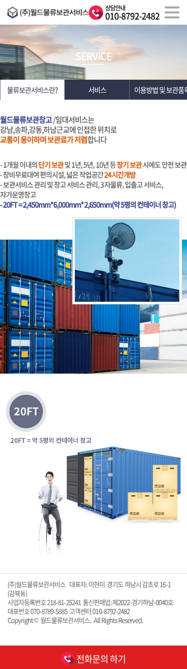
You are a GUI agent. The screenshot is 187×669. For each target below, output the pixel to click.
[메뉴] (172, 12)
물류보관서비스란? (32, 90)
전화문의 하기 (100, 659)
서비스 (97, 90)
